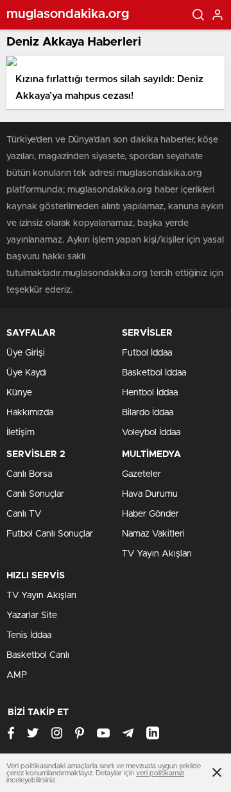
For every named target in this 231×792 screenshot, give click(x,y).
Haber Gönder (150, 514)
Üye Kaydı (26, 372)
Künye (19, 392)
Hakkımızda (29, 412)
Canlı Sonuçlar (35, 494)
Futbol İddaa (147, 353)
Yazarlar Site (31, 615)
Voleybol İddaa (151, 432)
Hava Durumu (150, 494)
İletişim (20, 432)
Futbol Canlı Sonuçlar (49, 533)
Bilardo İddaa (147, 412)
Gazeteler (141, 474)
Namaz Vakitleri (153, 533)
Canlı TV (23, 514)
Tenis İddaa (28, 635)
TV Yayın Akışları (157, 553)
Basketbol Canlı (37, 655)
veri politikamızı (160, 773)
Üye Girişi (25, 353)
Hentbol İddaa (150, 392)
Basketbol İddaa (154, 372)
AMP (16, 675)
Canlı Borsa (29, 474)
